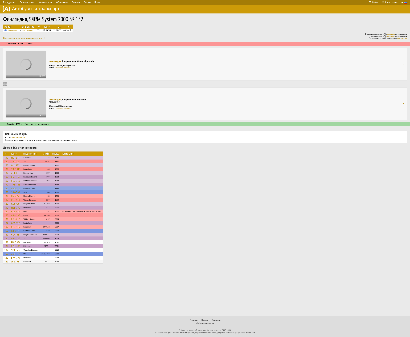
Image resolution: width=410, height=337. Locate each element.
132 (6, 157)
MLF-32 (15, 157)
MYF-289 (15, 207)
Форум (204, 320)
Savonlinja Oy (27, 30)
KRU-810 (15, 219)
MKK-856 (15, 242)
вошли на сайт (18, 137)
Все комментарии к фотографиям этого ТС (24, 38)
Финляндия (12, 30)
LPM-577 (15, 257)
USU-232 (15, 176)
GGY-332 (15, 223)
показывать (402, 38)
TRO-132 (15, 161)
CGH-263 (15, 215)
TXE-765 (15, 184)
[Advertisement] (205, 291)
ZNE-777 (15, 253)
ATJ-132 (15, 173)
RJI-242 (15, 230)
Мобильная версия (205, 323)
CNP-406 (15, 238)
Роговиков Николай (62, 68)
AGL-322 (15, 188)
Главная (194, 320)
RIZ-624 (15, 196)
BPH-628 (15, 246)
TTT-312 (15, 169)
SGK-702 (15, 192)
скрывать (391, 34)
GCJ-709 (15, 203)
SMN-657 (15, 250)
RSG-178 (15, 200)
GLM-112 (15, 226)
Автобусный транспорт (36, 8)
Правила (216, 320)
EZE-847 (15, 211)
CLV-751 (15, 234)
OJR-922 (15, 165)
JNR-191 (15, 261)
